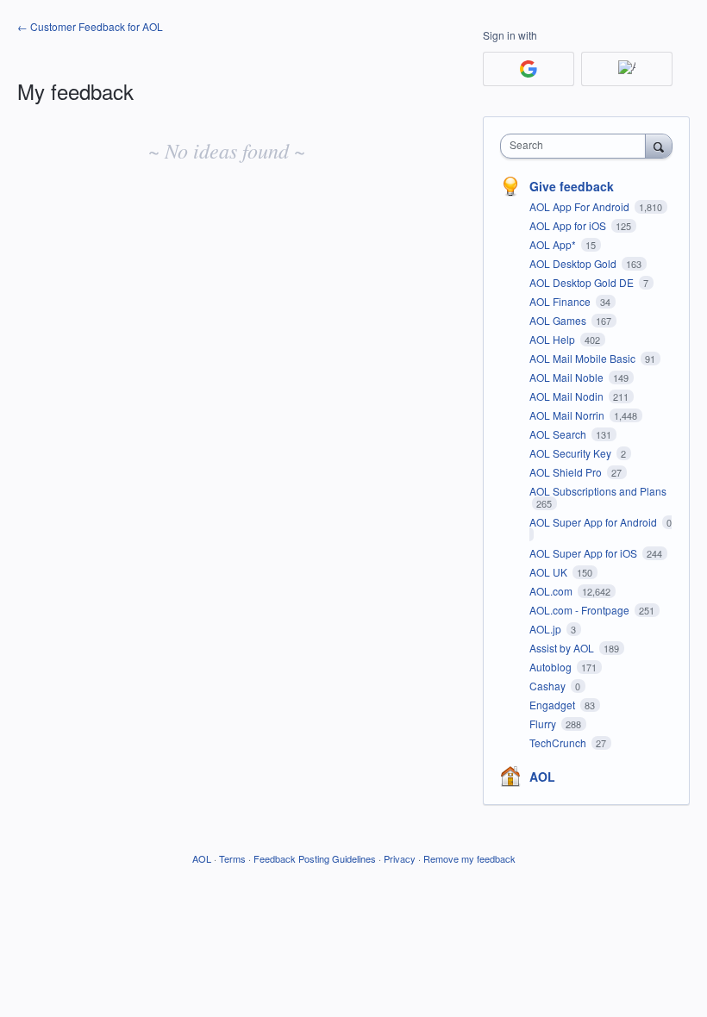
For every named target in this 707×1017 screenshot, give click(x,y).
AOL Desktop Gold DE (582, 282)
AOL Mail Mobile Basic (583, 358)
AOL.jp (546, 628)
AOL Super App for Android (594, 522)
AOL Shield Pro (566, 472)
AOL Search (559, 434)
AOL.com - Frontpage (580, 609)
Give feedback (571, 186)
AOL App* (554, 244)
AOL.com (552, 590)
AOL (542, 776)
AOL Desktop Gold (574, 263)
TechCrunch (559, 742)
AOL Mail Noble (567, 377)
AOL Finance (561, 301)
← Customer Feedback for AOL (90, 26)
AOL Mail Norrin (568, 415)
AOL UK (549, 572)
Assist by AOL (563, 647)
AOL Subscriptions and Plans (597, 491)
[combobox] (577, 146)
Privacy (400, 858)
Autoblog (551, 666)
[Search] (659, 146)
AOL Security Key (571, 453)
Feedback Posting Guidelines (314, 858)
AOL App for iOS (569, 225)
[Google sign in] (528, 69)
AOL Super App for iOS (584, 553)
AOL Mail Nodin (567, 396)
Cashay (548, 685)
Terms (232, 858)
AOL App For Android (580, 206)
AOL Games (559, 320)
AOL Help (553, 339)
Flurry (544, 723)
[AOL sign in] (627, 69)
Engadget (553, 704)
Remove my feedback (469, 858)
